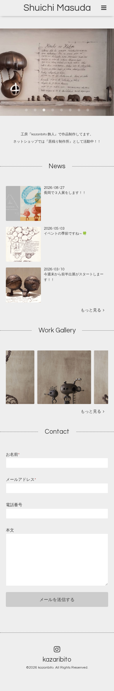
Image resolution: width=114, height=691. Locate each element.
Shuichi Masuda (57, 8)
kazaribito (57, 659)
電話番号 (14, 505)
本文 (10, 530)
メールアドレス (21, 480)
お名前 (13, 455)
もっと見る (92, 310)
